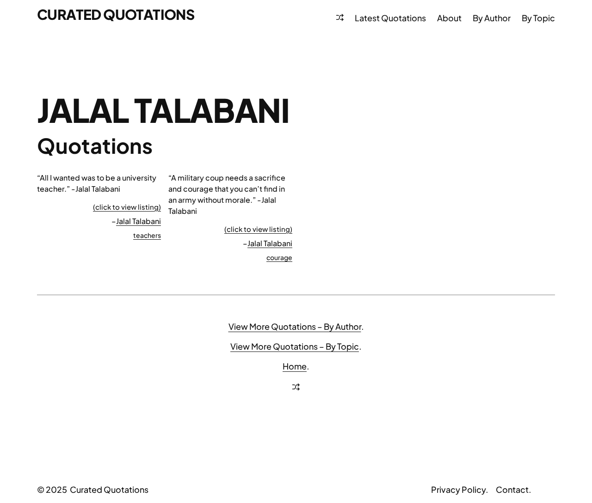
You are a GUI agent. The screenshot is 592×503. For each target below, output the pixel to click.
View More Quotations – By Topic (294, 346)
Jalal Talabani (138, 221)
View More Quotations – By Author (294, 326)
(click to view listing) (127, 206)
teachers (147, 235)
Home (295, 366)
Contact (512, 489)
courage (279, 257)
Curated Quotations (115, 14)
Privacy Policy (458, 489)
